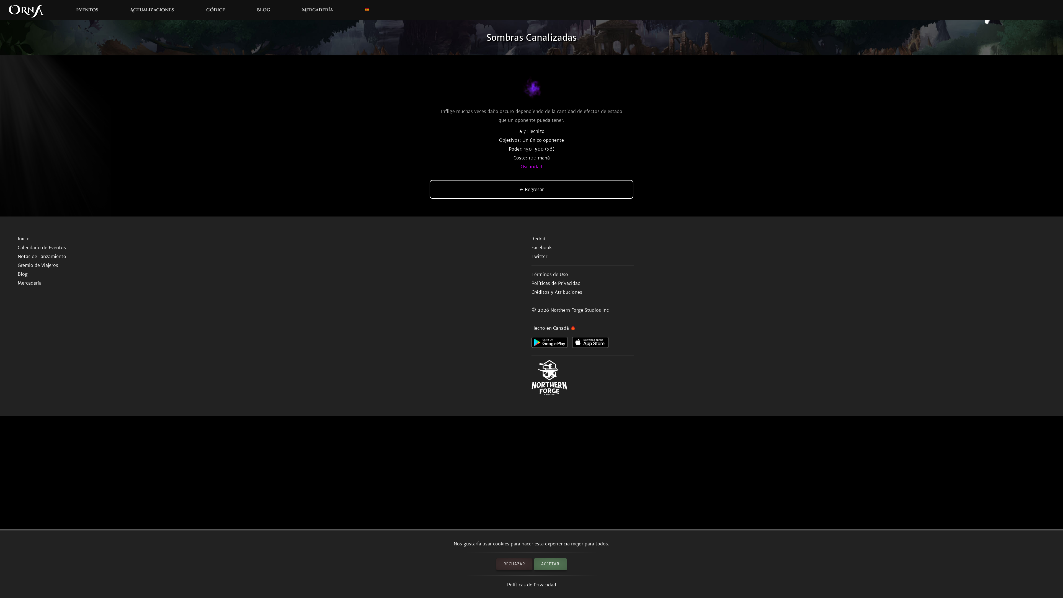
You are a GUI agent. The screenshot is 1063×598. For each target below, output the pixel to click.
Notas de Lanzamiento (42, 256)
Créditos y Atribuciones (557, 292)
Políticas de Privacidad (531, 584)
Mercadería (317, 10)
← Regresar (531, 189)
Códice (215, 10)
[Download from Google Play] (552, 344)
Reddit (539, 238)
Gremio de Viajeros (38, 265)
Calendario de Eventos (42, 247)
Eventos (87, 10)
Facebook (542, 247)
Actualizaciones (152, 10)
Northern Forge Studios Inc (580, 310)
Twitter (539, 256)
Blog (263, 10)
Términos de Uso (550, 274)
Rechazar (514, 564)
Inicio (24, 238)
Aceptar (550, 564)
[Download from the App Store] (592, 344)
